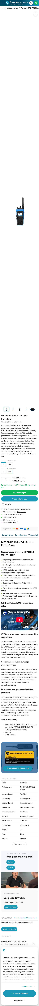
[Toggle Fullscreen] (35, 14)
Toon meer (18, 844)
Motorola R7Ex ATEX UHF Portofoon (29, 8)
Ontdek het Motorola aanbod (17, 768)
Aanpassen (18, 1000)
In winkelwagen (19, 493)
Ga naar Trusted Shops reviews (25, 918)
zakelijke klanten (25, 509)
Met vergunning (12, 8)
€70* (22, 514)
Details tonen (27, 986)
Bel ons (10, 862)
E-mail (10, 867)
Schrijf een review (9, 929)
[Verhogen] (9, 479)
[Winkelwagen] (36, 3)
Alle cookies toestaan (19, 993)
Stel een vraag (10, 907)
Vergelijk (8, 504)
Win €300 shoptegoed (10, 523)
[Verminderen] (3, 479)
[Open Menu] (2, 3)
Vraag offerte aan (19, 499)
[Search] (31, 3)
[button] (19, 943)
